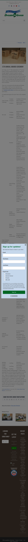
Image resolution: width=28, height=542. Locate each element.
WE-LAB (8, 280)
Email (4, 252)
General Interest (9, 276)
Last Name (5, 265)
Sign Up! (14, 292)
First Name (5, 258)
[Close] (25, 245)
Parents (7, 278)
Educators (8, 274)
